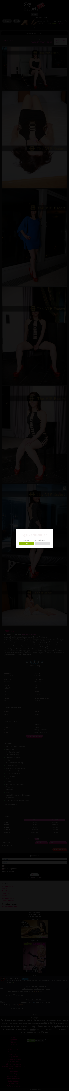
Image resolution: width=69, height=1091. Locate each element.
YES (27, 543)
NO (42, 543)
